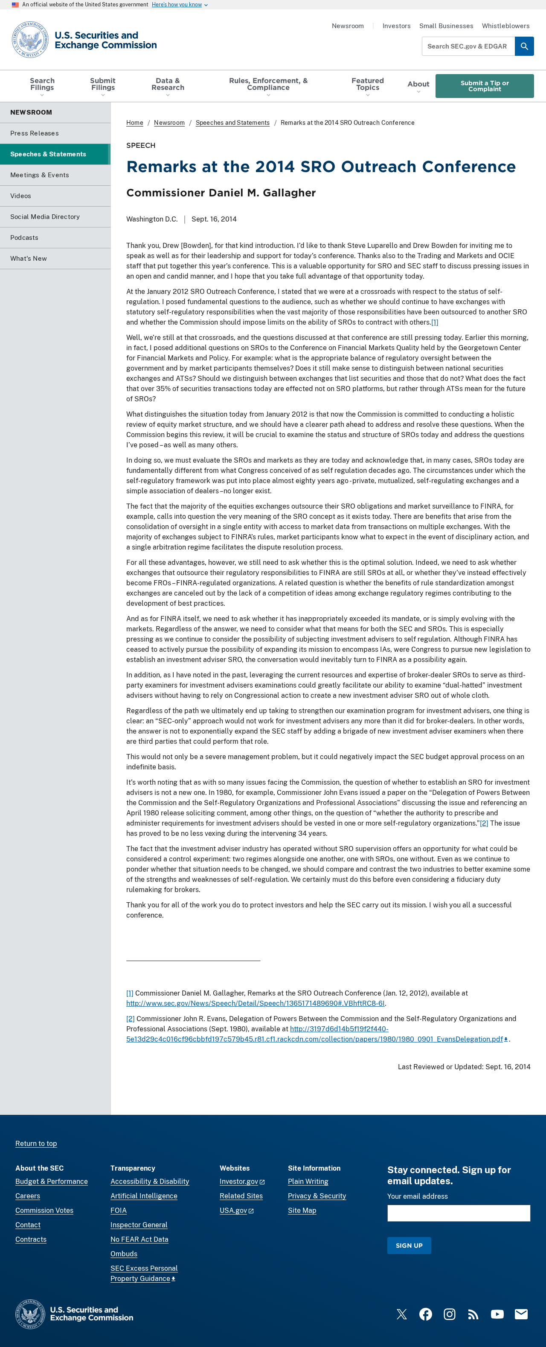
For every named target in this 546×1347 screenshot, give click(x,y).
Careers (27, 1196)
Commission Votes (44, 1210)
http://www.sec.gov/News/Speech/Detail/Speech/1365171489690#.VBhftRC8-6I (255, 1003)
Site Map (302, 1210)
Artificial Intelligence (143, 1196)
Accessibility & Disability (149, 1181)
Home (134, 122)
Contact (28, 1225)
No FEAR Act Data (139, 1239)
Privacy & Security (317, 1196)
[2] (484, 823)
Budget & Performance (51, 1181)
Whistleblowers (506, 25)
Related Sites (241, 1196)
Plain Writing (308, 1181)
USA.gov (233, 1210)
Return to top (36, 1144)
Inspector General (139, 1225)
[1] (435, 322)
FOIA (118, 1210)
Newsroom (348, 25)
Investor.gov (239, 1181)
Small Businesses (446, 25)
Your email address (417, 1196)
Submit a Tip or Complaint (485, 85)
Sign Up (409, 1245)
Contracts (30, 1239)
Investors (397, 25)
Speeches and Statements (233, 122)
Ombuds (123, 1254)
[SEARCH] (524, 46)
